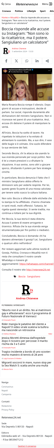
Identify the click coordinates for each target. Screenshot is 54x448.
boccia (21, 276)
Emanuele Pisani (9, 320)
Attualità (14, 17)
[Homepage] (27, 4)
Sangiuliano (33, 276)
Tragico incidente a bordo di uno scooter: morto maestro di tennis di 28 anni (26, 353)
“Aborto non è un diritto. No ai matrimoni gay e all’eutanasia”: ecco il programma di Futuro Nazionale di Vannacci (26, 313)
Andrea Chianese (9, 334)
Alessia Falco (8, 369)
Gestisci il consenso (27, 446)
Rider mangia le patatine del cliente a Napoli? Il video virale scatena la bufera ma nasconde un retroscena (25, 327)
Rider (50, 334)
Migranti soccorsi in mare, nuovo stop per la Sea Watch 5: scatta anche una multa (26, 364)
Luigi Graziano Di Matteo (12, 358)
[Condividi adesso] (47, 61)
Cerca (7, 4)
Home (5, 17)
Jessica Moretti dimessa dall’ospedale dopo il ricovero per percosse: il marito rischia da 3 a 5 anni (25, 340)
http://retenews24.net (38, 269)
